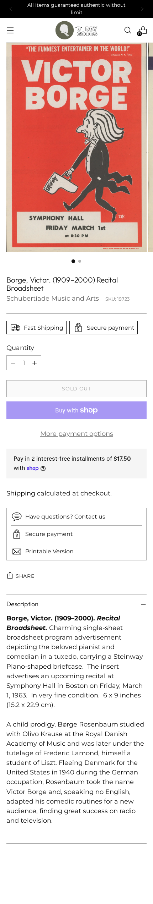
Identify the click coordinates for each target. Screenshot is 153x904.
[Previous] (11, 9)
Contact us (89, 516)
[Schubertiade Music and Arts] (76, 30)
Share (25, 576)
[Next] (142, 9)
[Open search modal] (127, 30)
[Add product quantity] (34, 363)
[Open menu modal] (10, 30)
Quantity (20, 348)
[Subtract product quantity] (13, 363)
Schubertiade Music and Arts (52, 298)
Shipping (20, 493)
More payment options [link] (76, 433)
